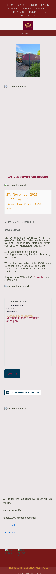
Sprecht (39, 277)
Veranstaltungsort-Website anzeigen (22, 319)
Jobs (45, 567)
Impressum (14, 567)
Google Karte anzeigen (20, 315)
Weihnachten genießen (28, 177)
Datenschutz (32, 567)
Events (12, 373)
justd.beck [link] (9, 525)
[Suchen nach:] (37, 33)
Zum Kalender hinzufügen (23, 392)
